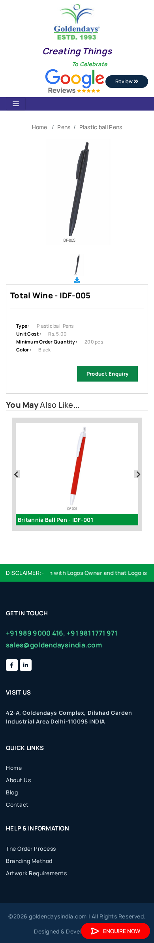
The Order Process (31, 848)
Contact (17, 804)
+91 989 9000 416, (36, 633)
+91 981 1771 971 (92, 633)
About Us (18, 780)
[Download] (77, 280)
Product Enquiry (107, 373)
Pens (63, 127)
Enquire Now (121, 931)
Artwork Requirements (36, 873)
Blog (12, 792)
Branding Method (29, 861)
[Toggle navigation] (16, 104)
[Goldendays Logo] (77, 21)
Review (124, 81)
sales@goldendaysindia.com (54, 644)
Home (39, 127)
